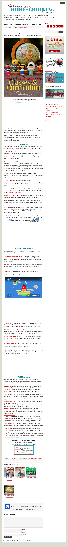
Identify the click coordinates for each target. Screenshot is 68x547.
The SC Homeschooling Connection (18, 9)
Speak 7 (6, 433)
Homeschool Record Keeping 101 (41, 15)
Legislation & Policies (9, 15)
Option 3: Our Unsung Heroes (52, 112)
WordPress (59, 544)
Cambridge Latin (10, 158)
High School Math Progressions (52, 104)
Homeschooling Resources (10, 459)
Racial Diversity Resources (20, 478)
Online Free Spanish (9, 423)
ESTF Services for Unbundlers (25, 19)
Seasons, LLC (7, 173)
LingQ (9, 215)
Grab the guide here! (54, 87)
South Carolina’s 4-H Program (31, 478)
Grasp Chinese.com (9, 404)
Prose (45, 544)
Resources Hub (18, 15)
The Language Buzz (9, 195)
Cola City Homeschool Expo (10, 19)
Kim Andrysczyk (15, 27)
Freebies (30, 17)
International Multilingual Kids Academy (14, 188)
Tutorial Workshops (49, 17)
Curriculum (13, 458)
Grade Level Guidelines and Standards (9, 479)
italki (5, 264)
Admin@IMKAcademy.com (14, 192)
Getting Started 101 (28, 15)
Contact (41, 17)
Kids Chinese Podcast (9, 415)
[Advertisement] (23, 117)
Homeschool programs (37, 458)
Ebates (19, 326)
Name (23, 529)
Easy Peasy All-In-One (9, 401)
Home (5, 2)
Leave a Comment (23, 27)
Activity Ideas (23, 17)
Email (23, 532)
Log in (37, 540)
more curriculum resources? (23, 444)
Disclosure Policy (12, 2)
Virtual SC (6, 207)
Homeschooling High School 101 (11, 17)
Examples (35, 17)
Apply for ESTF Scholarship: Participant (54, 106)
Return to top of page (6, 544)
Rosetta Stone (7, 323)
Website (24, 534)
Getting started (18, 458)
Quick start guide (48, 71)
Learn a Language (8, 418)
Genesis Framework (52, 544)
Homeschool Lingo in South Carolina (9, 496)
